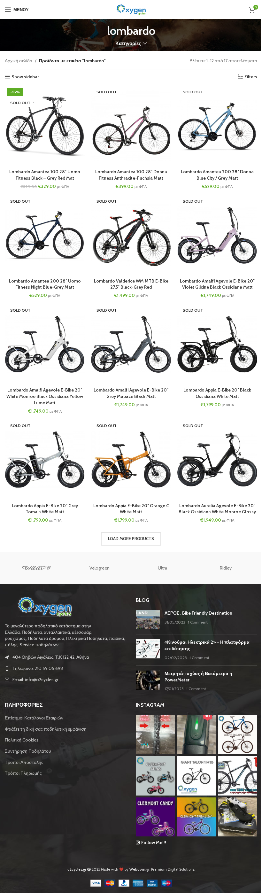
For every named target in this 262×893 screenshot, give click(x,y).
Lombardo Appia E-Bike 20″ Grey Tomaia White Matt (45, 509)
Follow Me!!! (153, 842)
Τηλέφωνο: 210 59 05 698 (37, 668)
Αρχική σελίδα (18, 61)
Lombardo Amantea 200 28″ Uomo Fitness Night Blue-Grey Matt (45, 284)
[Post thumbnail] (148, 619)
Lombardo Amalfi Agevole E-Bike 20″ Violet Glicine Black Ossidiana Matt (217, 284)
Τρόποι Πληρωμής (23, 773)
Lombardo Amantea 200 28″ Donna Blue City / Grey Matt (217, 175)
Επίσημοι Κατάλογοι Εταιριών (34, 718)
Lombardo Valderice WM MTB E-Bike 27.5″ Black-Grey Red (131, 284)
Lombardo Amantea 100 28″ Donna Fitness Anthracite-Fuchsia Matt (131, 175)
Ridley (226, 568)
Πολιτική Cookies (22, 740)
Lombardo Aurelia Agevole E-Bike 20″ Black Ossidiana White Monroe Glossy (217, 509)
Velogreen (99, 568)
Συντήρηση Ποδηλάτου (28, 751)
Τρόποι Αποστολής (24, 762)
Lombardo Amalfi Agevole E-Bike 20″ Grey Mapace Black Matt (131, 393)
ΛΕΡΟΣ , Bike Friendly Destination (198, 613)
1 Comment (198, 622)
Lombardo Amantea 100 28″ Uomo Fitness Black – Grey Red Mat (44, 175)
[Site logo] (131, 9)
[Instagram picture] (155, 734)
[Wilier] (36, 568)
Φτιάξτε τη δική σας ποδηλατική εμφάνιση (46, 729)
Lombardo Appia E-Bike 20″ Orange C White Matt (131, 509)
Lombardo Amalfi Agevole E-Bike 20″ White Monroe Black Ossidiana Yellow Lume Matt (44, 396)
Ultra (162, 568)
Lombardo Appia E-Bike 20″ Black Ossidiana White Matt (217, 393)
